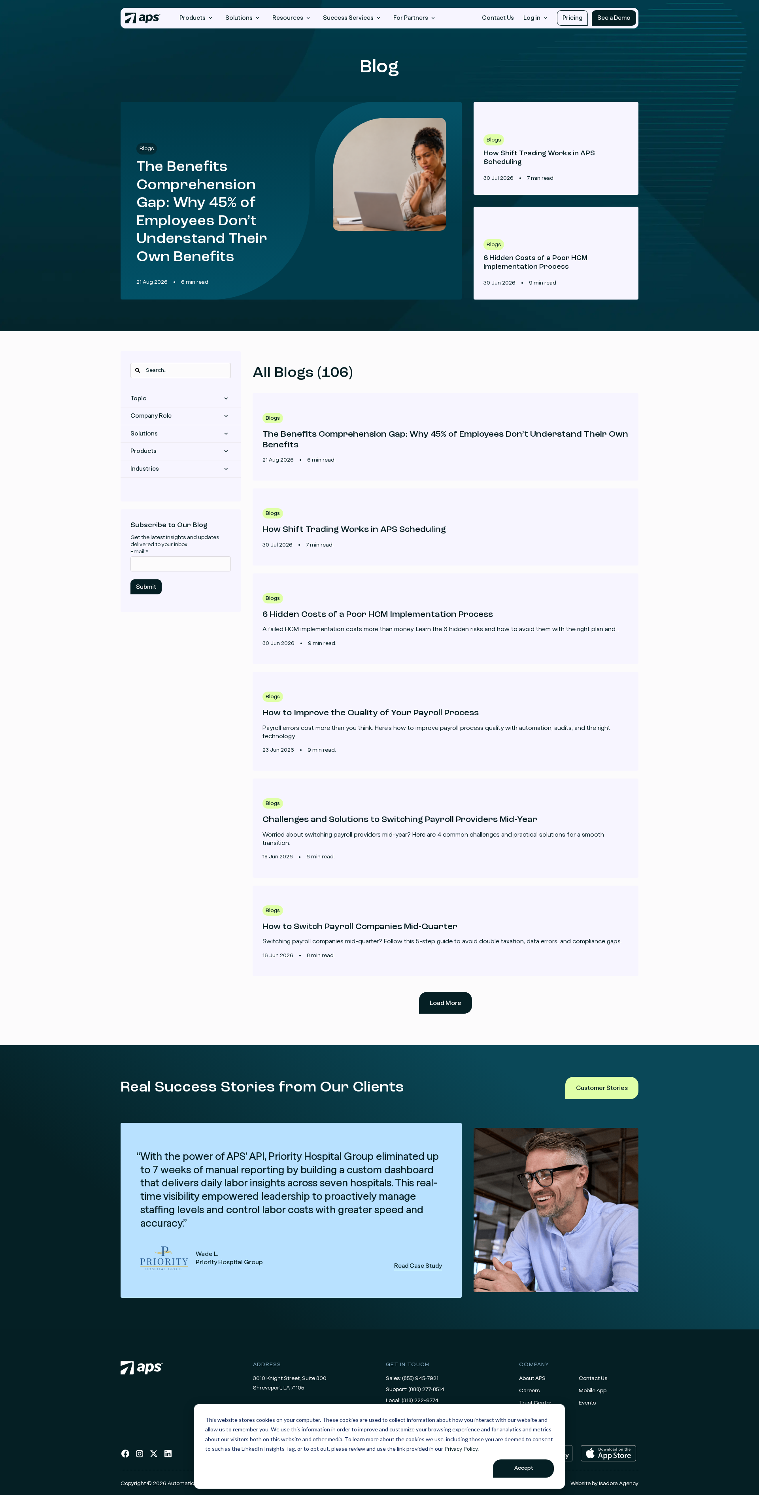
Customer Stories (602, 1088)
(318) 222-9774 (420, 1400)
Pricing (572, 18)
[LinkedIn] (168, 1456)
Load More (445, 1003)
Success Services (348, 18)
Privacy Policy (461, 1448)
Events (587, 1403)
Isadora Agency (618, 1483)
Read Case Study (291, 1210)
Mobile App (592, 1390)
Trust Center (535, 1403)
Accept (523, 1468)
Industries (144, 469)
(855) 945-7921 (420, 1378)
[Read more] (445, 437)
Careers (529, 1390)
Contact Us (498, 18)
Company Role (151, 416)
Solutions (144, 434)
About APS (532, 1378)
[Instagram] (139, 1456)
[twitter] (154, 1456)
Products (143, 451)
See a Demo (614, 18)
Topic (138, 399)
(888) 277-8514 (426, 1389)
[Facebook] (125, 1456)
